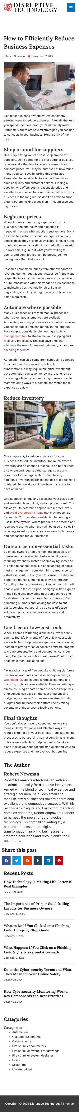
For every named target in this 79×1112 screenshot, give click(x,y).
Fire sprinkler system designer (32, 1055)
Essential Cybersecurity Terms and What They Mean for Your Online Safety (37, 971)
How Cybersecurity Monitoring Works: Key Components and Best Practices (36, 993)
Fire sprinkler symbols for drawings (35, 1051)
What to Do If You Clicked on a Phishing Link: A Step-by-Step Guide (37, 927)
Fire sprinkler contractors (29, 1046)
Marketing (19, 1065)
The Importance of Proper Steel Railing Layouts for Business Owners (36, 905)
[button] (6, 860)
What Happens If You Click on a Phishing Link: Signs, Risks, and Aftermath (37, 949)
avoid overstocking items (26, 512)
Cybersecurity (21, 1041)
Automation (20, 1032)
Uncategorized (12, 29)
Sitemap (68, 1103)
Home (16, 1060)
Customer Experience (26, 1037)
